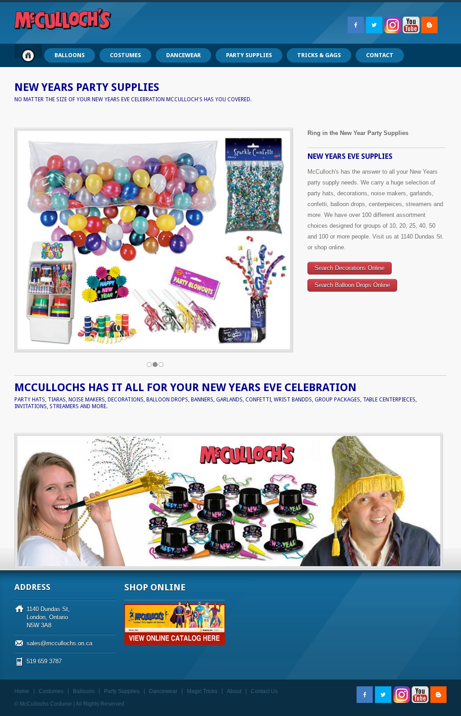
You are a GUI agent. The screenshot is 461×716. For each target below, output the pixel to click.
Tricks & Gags (319, 55)
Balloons (84, 691)
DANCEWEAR (183, 55)
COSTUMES (125, 55)
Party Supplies (122, 691)
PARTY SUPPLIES (249, 55)
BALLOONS (69, 55)
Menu (28, 55)
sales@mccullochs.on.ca (59, 643)
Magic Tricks (202, 691)
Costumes (51, 691)
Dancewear (163, 691)
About (234, 691)
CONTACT (379, 55)
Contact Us (264, 691)
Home (21, 691)
